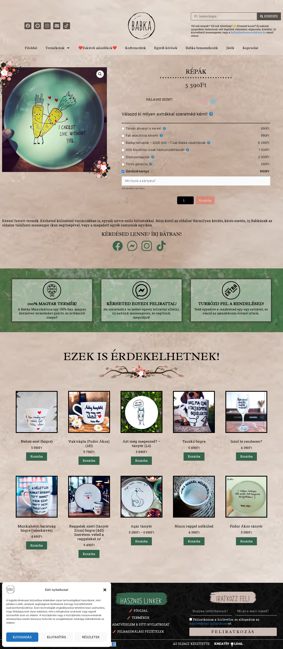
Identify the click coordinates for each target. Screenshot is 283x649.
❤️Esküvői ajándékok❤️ (97, 48)
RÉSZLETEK (91, 637)
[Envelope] (56, 25)
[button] (105, 590)
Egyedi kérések (165, 48)
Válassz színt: (159, 99)
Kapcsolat (250, 48)
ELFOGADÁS (22, 637)
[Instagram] (47, 25)
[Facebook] (27, 25)
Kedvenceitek (135, 48)
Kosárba (205, 200)
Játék (230, 48)
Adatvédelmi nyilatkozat (208, 623)
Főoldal (31, 48)
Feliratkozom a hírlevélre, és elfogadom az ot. (224, 621)
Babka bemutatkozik (202, 48)
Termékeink (54, 48)
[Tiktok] (66, 25)
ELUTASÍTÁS (56, 637)
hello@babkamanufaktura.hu (248, 32)
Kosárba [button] (36, 456)
